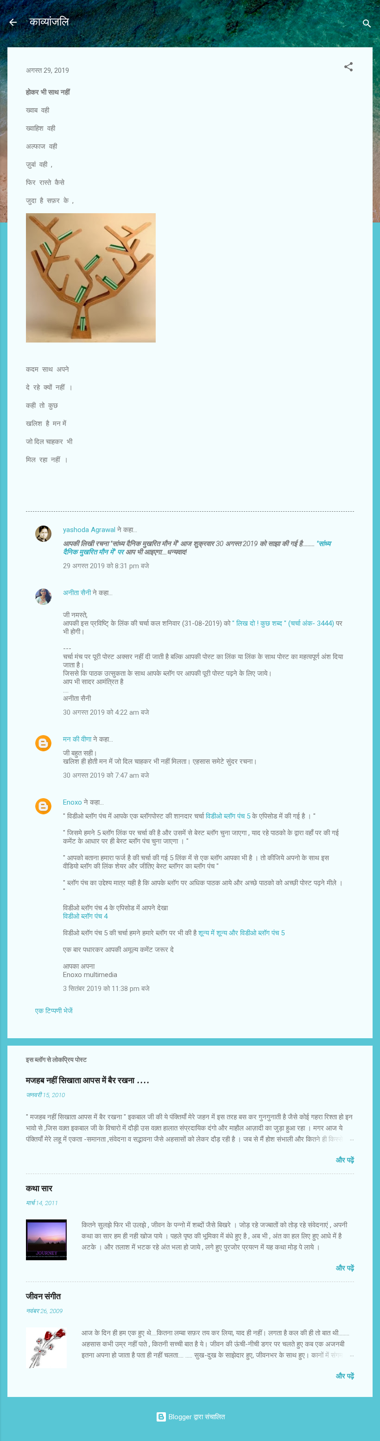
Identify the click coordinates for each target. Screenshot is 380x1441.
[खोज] (367, 25)
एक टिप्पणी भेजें (54, 1011)
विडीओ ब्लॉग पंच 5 (228, 816)
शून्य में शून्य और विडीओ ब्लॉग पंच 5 (241, 933)
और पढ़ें (345, 1160)
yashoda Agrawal (89, 530)
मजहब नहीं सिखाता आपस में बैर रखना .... (87, 1080)
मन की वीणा (77, 739)
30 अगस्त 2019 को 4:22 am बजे (106, 712)
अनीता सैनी (78, 593)
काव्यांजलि (49, 22)
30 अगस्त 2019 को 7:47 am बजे (106, 775)
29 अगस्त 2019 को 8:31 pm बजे (106, 566)
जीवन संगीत (43, 1296)
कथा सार (39, 1188)
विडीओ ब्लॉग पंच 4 (85, 916)
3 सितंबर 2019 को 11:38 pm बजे (106, 988)
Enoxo (72, 802)
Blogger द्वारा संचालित (196, 1417)
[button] (348, 68)
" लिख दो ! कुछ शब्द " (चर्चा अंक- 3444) (284, 623)
